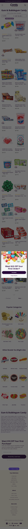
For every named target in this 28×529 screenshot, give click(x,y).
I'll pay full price (14, 275)
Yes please (14, 272)
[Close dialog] (25, 252)
